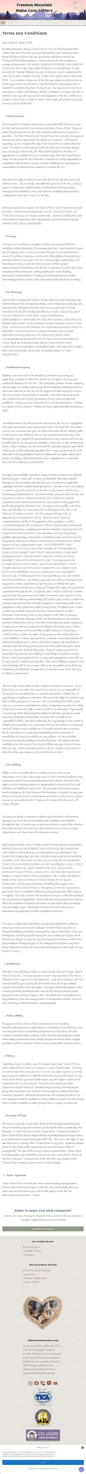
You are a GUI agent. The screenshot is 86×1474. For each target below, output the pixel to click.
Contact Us (55, 1468)
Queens (36, 1247)
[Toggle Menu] (3, 22)
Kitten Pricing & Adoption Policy (34, 1215)
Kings (26, 1247)
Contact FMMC (31, 1282)
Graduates (28, 1254)
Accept (43, 1462)
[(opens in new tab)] (43, 1396)
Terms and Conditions (45, 1468)
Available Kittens (32, 1251)
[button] (83, 1447)
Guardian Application (35, 1278)
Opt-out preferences (33, 1468)
